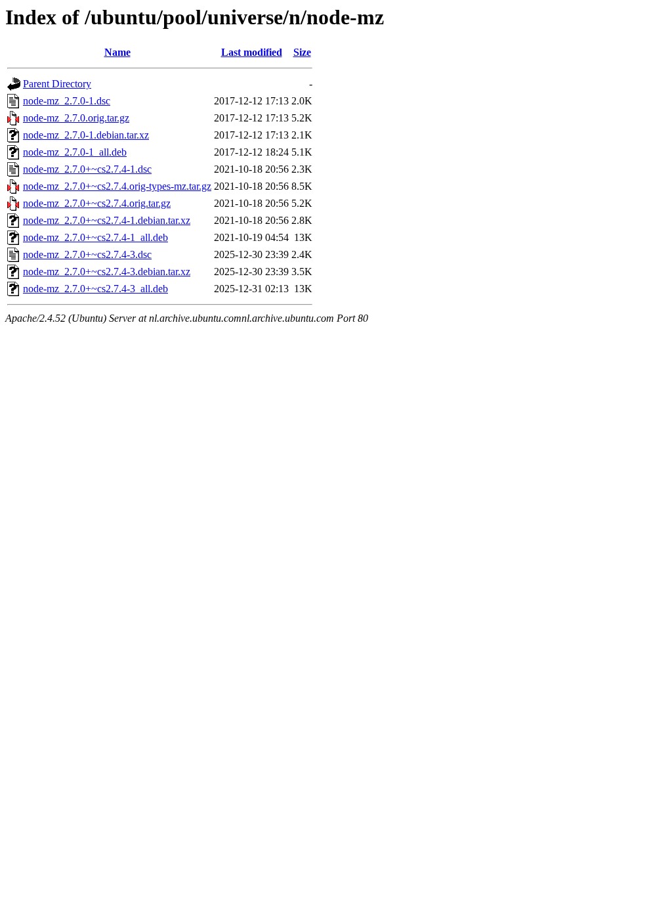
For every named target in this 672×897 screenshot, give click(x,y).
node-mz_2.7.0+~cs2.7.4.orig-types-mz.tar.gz (117, 186)
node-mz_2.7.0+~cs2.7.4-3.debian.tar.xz (106, 271)
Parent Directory (57, 83)
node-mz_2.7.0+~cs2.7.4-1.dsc (87, 169)
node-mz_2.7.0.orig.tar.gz (76, 117)
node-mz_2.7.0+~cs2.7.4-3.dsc (87, 254)
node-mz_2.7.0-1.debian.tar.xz (86, 135)
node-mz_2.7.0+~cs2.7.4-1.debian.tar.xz (106, 220)
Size (302, 52)
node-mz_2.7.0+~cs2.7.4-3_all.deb (95, 288)
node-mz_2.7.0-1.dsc (66, 100)
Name (117, 52)
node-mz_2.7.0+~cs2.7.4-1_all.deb (95, 237)
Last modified (251, 52)
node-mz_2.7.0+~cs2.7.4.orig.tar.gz (97, 203)
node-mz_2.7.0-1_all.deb (75, 152)
